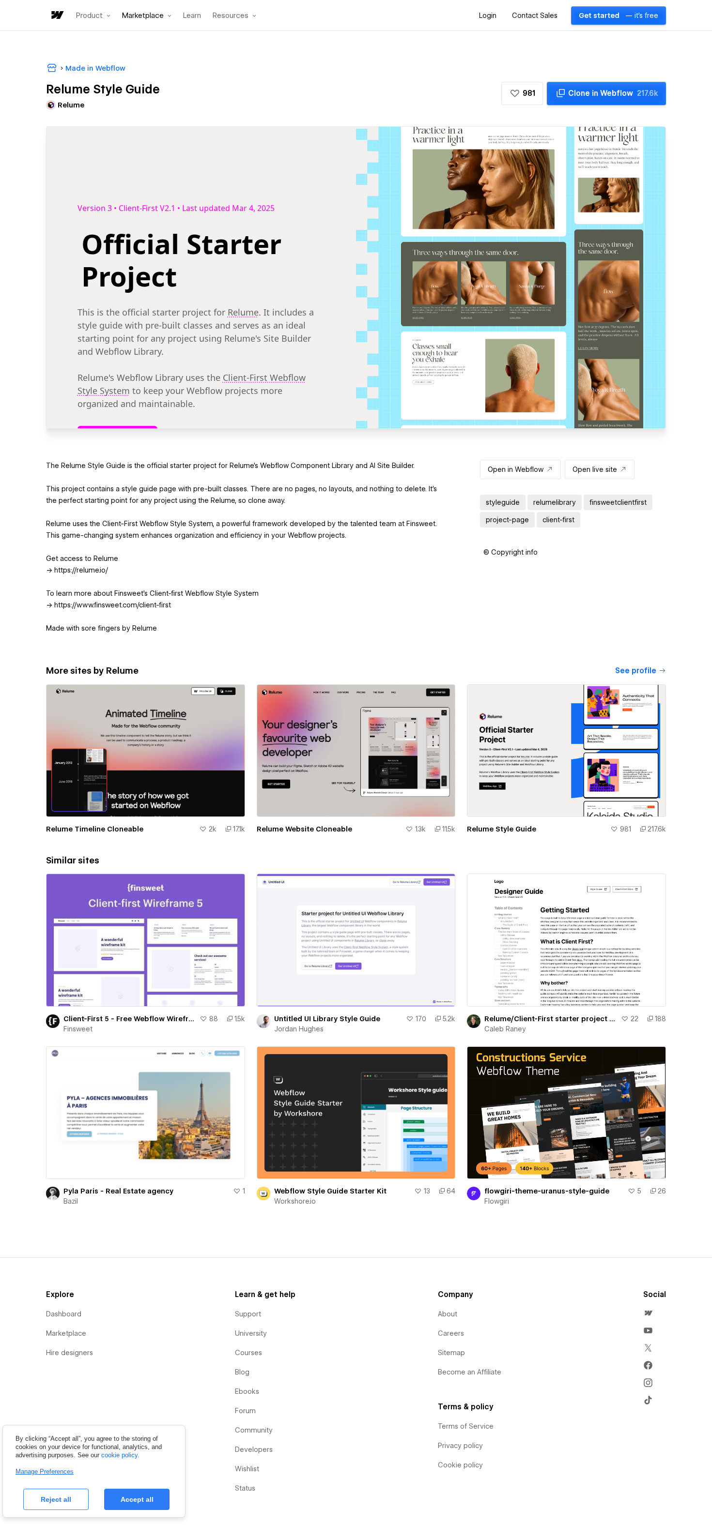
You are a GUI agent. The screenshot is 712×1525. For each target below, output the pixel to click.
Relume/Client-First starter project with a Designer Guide (550, 1019)
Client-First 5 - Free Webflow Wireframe (129, 1019)
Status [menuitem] (245, 1488)
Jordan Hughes (299, 1029)
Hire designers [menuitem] (69, 1353)
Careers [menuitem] (451, 1333)
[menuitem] (648, 1313)
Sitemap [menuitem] (451, 1353)
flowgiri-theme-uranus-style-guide (546, 1191)
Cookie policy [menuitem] (460, 1465)
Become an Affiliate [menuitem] (469, 1372)
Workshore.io (295, 1201)
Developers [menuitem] (254, 1449)
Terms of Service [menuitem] (466, 1426)
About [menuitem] (447, 1314)
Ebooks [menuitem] (247, 1391)
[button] (93, 15)
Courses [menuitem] (248, 1353)
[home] (56, 15)
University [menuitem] (251, 1333)
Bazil (70, 1201)
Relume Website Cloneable (304, 829)
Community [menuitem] (254, 1430)
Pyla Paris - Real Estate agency (118, 1191)
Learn (192, 16)
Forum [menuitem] (245, 1411)
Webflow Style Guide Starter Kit (330, 1191)
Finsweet (78, 1029)
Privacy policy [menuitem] (460, 1446)
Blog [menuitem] (242, 1372)
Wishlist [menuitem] (247, 1469)
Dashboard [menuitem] (63, 1314)
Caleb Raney (505, 1029)
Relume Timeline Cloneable (94, 829)
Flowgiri (496, 1201)
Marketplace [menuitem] (66, 1333)
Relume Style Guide (501, 829)
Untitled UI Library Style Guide (327, 1019)
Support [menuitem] (248, 1314)
